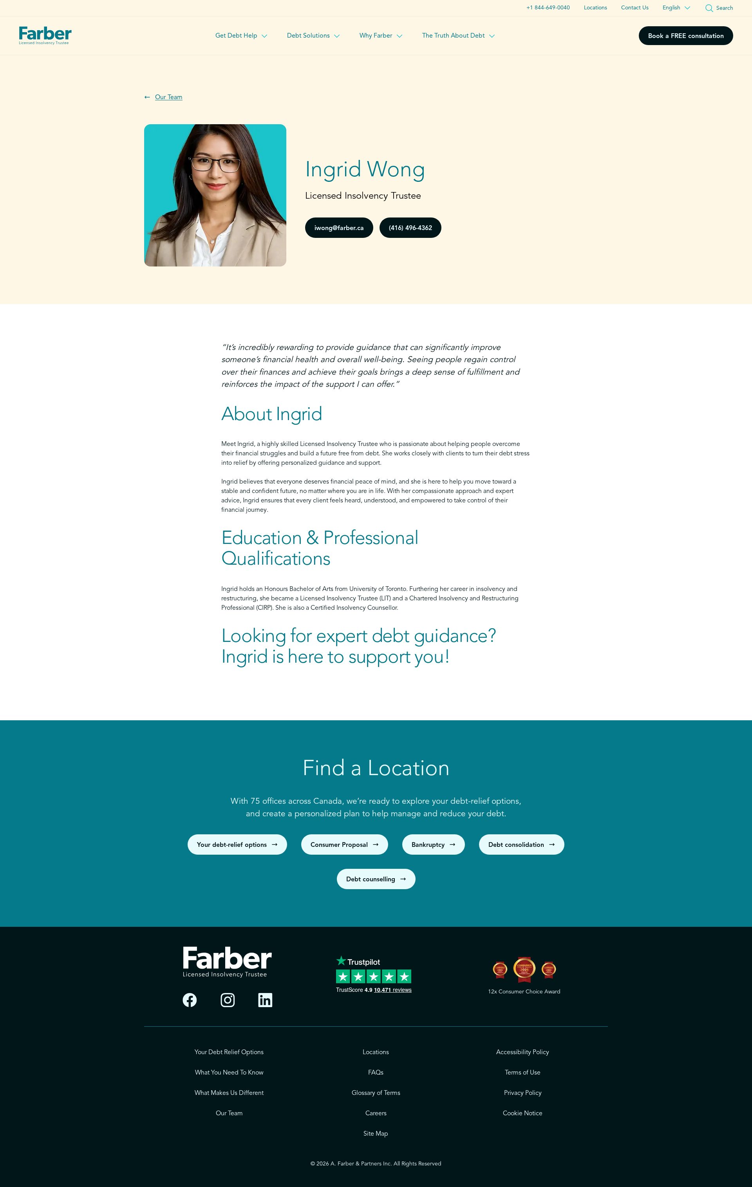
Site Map (375, 1134)
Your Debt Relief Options (229, 1052)
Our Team (229, 1114)
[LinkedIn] (265, 1000)
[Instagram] (228, 1000)
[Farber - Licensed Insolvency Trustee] (45, 35)
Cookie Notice (522, 1114)
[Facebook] (190, 1000)
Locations (595, 8)
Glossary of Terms (376, 1093)
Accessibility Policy (522, 1052)
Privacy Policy (523, 1093)
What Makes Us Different (229, 1093)
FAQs (375, 1073)
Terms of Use (522, 1073)
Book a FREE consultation (686, 36)
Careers (376, 1114)
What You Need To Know (229, 1073)
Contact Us (635, 8)
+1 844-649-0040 (548, 8)
